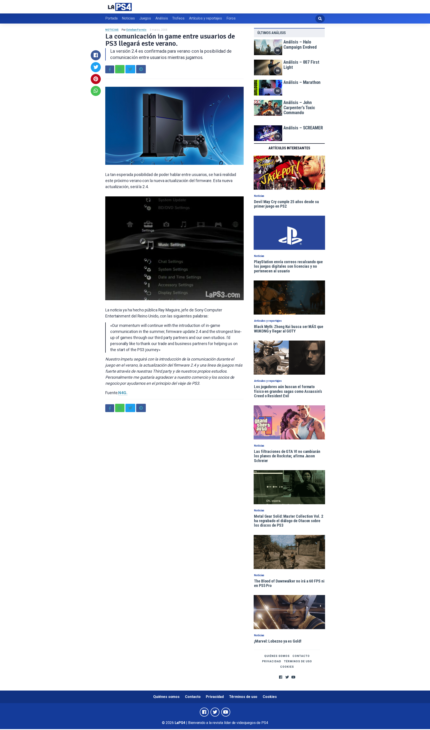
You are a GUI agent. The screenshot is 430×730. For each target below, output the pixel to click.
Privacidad (271, 661)
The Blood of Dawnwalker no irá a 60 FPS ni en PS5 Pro (289, 583)
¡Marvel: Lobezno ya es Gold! (277, 641)
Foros (231, 18)
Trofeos (178, 18)
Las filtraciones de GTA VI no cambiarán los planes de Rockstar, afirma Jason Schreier (287, 456)
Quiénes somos (277, 656)
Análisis (161, 18)
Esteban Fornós (136, 29)
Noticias (128, 18)
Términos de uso (298, 661)
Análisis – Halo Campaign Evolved (300, 44)
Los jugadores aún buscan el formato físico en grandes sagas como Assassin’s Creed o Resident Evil (288, 391)
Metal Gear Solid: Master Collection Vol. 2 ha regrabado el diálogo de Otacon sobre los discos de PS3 (288, 521)
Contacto (301, 656)
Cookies (287, 666)
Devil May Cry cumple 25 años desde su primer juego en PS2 (286, 204)
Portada (111, 18)
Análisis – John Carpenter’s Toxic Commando (299, 107)
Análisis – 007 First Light (301, 64)
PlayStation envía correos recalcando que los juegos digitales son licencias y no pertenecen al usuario (288, 266)
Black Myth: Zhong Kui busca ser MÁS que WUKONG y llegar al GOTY (288, 328)
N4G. (122, 392)
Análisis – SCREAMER (303, 127)
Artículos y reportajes (205, 18)
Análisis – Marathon (302, 82)
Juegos (145, 18)
